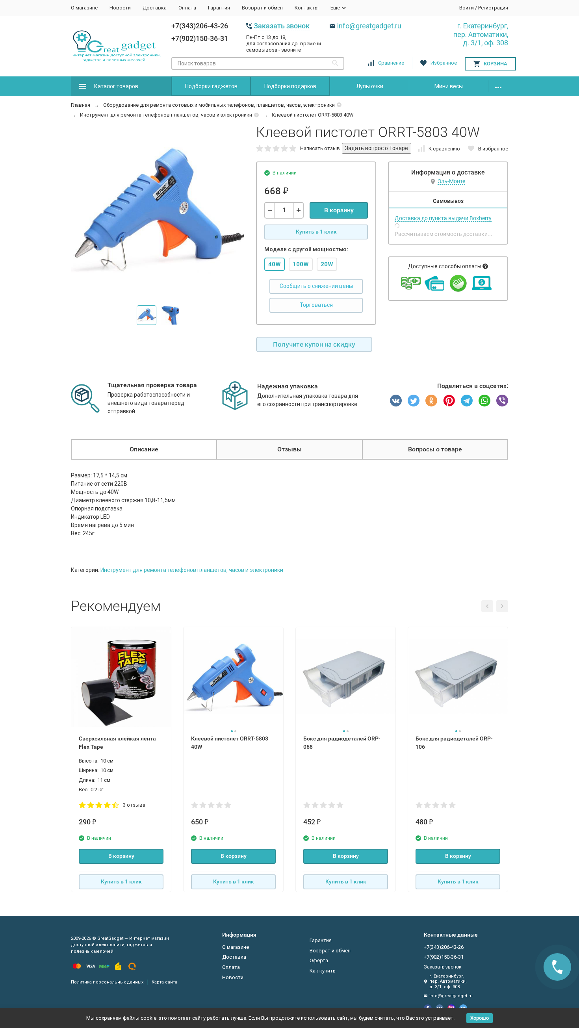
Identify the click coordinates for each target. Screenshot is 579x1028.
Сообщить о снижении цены (316, 286)
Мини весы (448, 86)
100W (301, 264)
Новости (120, 8)
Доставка (155, 8)
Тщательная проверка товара (152, 385)
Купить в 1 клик (316, 231)
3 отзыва (134, 805)
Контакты (307, 8)
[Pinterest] (449, 400)
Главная (80, 105)
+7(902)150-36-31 (199, 38)
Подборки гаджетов (211, 86)
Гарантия (219, 8)
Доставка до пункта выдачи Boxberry (443, 218)
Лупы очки (369, 86)
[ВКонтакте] (396, 400)
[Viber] (502, 400)
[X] (413, 400)
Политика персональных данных (107, 982)
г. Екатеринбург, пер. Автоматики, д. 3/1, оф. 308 (480, 34)
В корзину (339, 210)
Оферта (319, 960)
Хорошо (479, 1018)
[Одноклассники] (431, 400)
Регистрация (493, 8)
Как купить (323, 971)
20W (327, 264)
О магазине (84, 8)
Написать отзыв (320, 148)
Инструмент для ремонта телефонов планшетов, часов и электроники (166, 115)
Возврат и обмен (262, 8)
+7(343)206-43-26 (199, 26)
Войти (466, 8)
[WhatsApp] (484, 400)
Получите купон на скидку (314, 344)
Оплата (187, 8)
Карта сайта (164, 982)
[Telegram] (467, 400)
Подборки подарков (290, 86)
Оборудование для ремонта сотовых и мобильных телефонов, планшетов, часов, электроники (219, 105)
